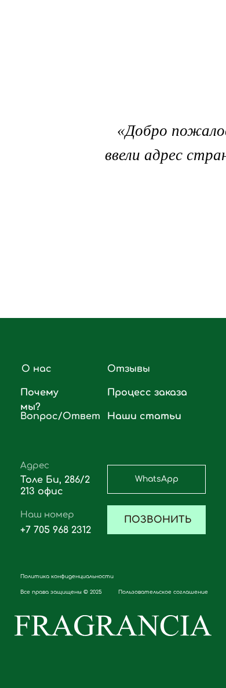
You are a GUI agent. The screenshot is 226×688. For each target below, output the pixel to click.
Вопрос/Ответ (60, 416)
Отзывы (128, 369)
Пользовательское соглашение (163, 592)
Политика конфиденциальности (67, 576)
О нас (36, 369)
